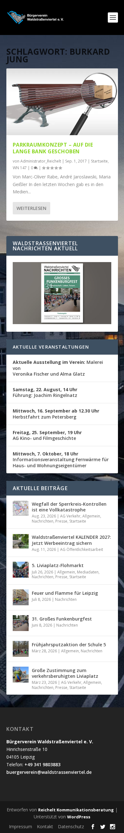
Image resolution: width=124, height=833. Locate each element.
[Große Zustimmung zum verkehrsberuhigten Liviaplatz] (21, 675)
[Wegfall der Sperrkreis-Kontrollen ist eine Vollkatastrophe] (21, 508)
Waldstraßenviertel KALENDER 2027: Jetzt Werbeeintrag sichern (71, 540)
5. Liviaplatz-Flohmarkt (58, 565)
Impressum (20, 826)
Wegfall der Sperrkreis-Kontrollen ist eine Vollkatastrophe (69, 507)
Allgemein (91, 516)
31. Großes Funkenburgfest (62, 619)
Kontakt (45, 826)
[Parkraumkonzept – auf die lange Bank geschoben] (62, 101)
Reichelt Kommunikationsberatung (76, 810)
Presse (61, 521)
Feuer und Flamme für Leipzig (65, 593)
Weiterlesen (31, 208)
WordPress (78, 817)
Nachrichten (42, 521)
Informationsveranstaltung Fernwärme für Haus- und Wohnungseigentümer (61, 459)
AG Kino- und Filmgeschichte (47, 435)
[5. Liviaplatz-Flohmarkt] (21, 570)
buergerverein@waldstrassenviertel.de (49, 772)
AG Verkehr (70, 516)
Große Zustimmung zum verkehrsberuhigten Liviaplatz (65, 673)
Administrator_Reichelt (40, 161)
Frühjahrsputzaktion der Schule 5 (69, 645)
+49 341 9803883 (42, 764)
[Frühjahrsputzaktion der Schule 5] (21, 649)
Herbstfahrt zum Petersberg (56, 414)
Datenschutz (71, 826)
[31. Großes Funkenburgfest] (21, 623)
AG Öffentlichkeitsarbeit (81, 549)
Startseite (99, 161)
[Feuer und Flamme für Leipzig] (21, 597)
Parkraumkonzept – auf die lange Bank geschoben (53, 148)
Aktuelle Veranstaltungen (51, 347)
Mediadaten (88, 572)
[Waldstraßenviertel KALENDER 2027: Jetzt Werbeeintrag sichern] (21, 541)
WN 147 (20, 167)
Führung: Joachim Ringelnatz (45, 392)
